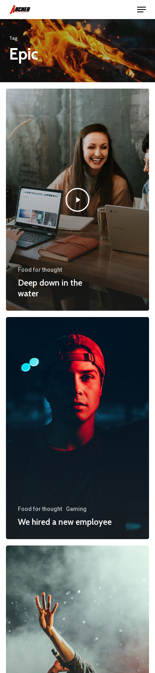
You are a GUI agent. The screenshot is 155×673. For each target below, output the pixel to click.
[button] (141, 10)
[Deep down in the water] (77, 200)
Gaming (76, 509)
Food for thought (40, 270)
